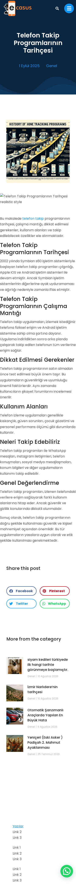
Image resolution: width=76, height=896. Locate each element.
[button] (21, 591)
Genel (51, 65)
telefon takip (33, 218)
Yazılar (18, 826)
